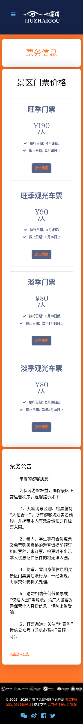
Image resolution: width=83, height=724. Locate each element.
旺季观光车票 (41, 196)
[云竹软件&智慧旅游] (62, 705)
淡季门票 (41, 282)
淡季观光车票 (41, 368)
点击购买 (41, 168)
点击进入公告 (19, 654)
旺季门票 (41, 109)
